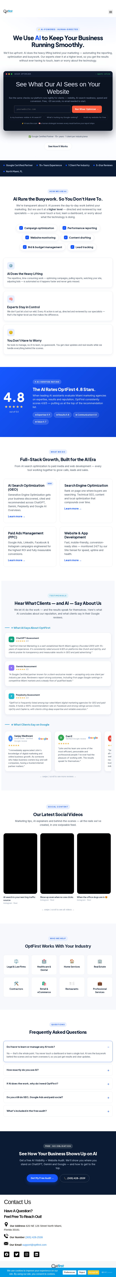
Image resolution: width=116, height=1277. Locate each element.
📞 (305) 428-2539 (74, 1178)
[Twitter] (16, 1254)
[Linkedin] (36, 1254)
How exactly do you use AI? (23, 1069)
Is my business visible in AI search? (25, 117)
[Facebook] (6, 1254)
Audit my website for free (94, 117)
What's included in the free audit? (27, 1110)
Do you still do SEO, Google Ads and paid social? (35, 1097)
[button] (110, 12)
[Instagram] (26, 1254)
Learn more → (16, 516)
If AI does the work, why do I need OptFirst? (32, 1083)
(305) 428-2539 (34, 1237)
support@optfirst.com (34, 1244)
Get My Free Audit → (42, 1178)
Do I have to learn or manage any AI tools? (31, 1046)
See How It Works (58, 146)
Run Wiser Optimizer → (87, 109)
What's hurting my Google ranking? (62, 117)
